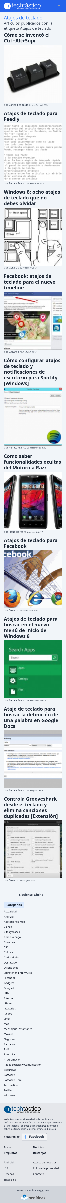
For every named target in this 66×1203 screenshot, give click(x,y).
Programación (12, 1059)
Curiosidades (12, 957)
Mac (6, 1024)
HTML (7, 993)
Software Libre (13, 1080)
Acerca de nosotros (45, 1162)
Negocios (9, 1039)
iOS (6, 1168)
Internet (9, 998)
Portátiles (10, 1054)
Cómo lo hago (12, 937)
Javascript (10, 1008)
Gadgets (9, 983)
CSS (6, 947)
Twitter (8, 1090)
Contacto (38, 1174)
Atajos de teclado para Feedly (31, 116)
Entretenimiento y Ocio (18, 973)
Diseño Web (11, 967)
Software (9, 1075)
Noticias (38, 1147)
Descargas (39, 1153)
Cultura (8, 952)
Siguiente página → (33, 895)
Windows (9, 1095)
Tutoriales (10, 1179)
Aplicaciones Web (14, 921)
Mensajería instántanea (18, 1029)
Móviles (8, 1034)
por (26, 105)
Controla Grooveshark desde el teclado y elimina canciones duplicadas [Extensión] (31, 807)
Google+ (9, 988)
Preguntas (10, 1153)
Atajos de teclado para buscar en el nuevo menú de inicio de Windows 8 (31, 627)
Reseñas (9, 1174)
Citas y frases (12, 932)
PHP (6, 1049)
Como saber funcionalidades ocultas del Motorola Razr (32, 462)
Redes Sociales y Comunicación (22, 1064)
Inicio (7, 1147)
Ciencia (8, 927)
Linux (7, 1018)
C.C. (42, 1190)
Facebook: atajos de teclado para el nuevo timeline (30, 282)
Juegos (8, 1013)
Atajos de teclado (23, 17)
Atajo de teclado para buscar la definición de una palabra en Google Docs (31, 717)
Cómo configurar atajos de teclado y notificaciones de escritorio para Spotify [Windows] (32, 372)
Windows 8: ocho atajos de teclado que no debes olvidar (32, 197)
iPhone (8, 1003)
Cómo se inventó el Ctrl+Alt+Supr (27, 38)
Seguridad (10, 1070)
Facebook (10, 978)
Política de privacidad (46, 1168)
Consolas (9, 942)
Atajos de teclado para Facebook (31, 543)
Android (9, 916)
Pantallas (9, 1044)
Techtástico (11, 1085)
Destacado (10, 962)
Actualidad (10, 911)
